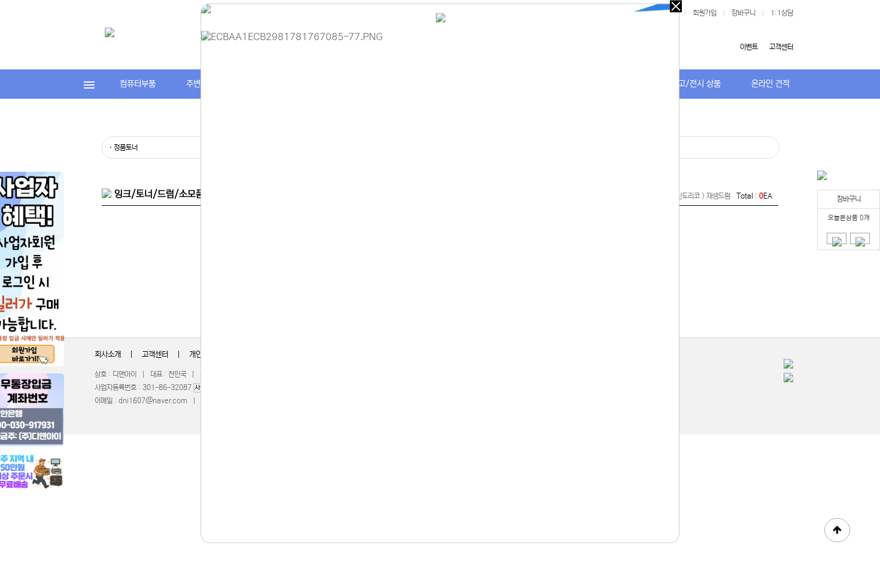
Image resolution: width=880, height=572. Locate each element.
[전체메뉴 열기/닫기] (89, 84)
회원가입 (705, 13)
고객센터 (781, 47)
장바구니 (743, 13)
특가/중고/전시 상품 (687, 84)
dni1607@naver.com (153, 400)
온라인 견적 (770, 84)
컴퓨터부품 (138, 84)
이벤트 (749, 47)
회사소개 (108, 354)
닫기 (676, 7)
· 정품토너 (123, 147)
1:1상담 (781, 13)
